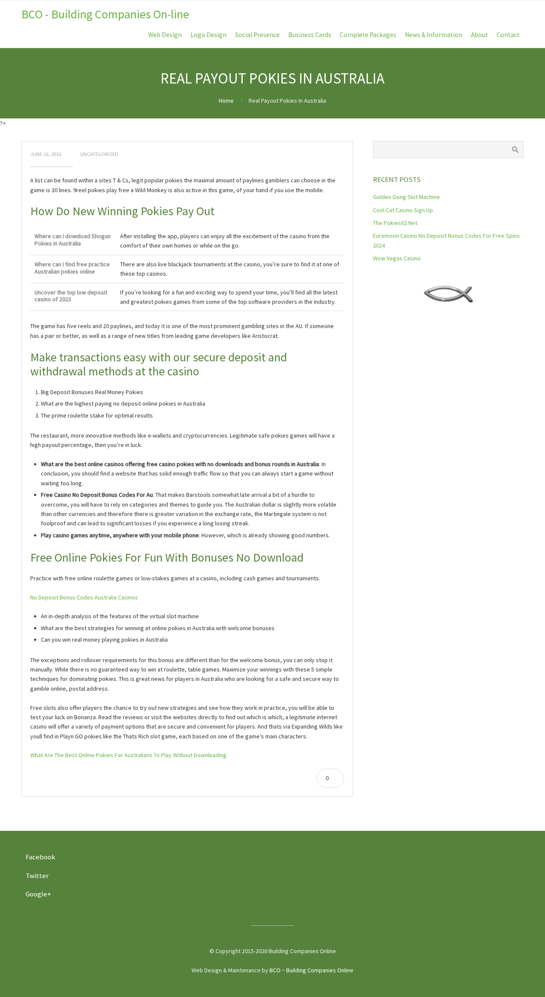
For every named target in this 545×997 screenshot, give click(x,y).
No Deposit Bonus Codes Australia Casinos (84, 597)
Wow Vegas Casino (397, 258)
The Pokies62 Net (395, 223)
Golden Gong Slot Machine (406, 197)
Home (226, 100)
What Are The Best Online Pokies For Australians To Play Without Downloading (128, 755)
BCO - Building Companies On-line (105, 14)
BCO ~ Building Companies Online (311, 970)
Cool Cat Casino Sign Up (403, 210)
